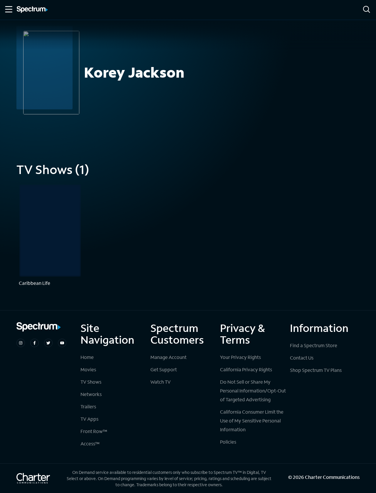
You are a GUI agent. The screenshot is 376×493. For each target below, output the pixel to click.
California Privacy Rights (246, 369)
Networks (91, 394)
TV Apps (89, 419)
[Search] (366, 10)
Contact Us (301, 358)
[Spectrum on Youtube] (62, 343)
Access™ (90, 443)
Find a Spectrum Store (313, 345)
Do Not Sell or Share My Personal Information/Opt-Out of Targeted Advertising (253, 390)
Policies (228, 442)
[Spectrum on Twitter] (48, 343)
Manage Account (168, 357)
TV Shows (90, 382)
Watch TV (160, 382)
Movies (88, 369)
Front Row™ (93, 431)
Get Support (163, 369)
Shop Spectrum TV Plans (316, 370)
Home (87, 357)
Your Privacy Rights (240, 357)
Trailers (88, 406)
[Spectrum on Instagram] (20, 343)
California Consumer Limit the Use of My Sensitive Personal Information (251, 420)
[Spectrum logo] (32, 10)
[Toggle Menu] (8, 9)
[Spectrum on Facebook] (34, 343)
